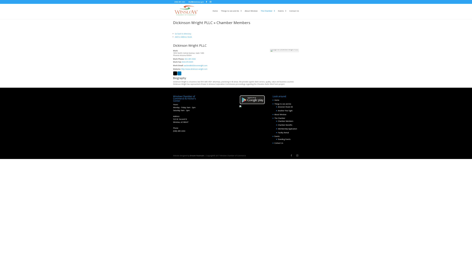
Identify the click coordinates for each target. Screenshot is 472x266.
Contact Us (294, 11)
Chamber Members (285, 121)
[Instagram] (210, 2)
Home (215, 11)
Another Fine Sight (285, 110)
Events (281, 11)
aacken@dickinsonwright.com (195, 65)
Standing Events (284, 139)
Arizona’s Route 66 (285, 107)
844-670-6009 (187, 62)
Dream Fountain (197, 155)
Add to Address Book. (183, 37)
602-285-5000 (190, 59)
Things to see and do (230, 11)
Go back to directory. (183, 34)
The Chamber (266, 11)
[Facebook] (206, 2)
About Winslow (251, 11)
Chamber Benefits (285, 125)
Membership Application (287, 129)
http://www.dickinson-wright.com (194, 69)
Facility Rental (283, 132)
